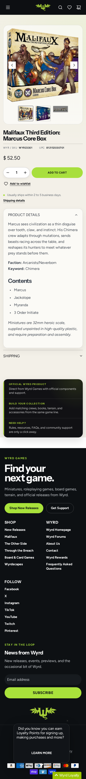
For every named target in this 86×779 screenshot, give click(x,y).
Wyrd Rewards (57, 557)
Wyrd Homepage (58, 530)
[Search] (60, 7)
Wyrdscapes (14, 564)
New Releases (15, 530)
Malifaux (11, 537)
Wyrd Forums (56, 537)
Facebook (12, 589)
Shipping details (14, 200)
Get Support (60, 508)
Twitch (10, 624)
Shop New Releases (24, 508)
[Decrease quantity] (7, 173)
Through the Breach (19, 551)
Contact (52, 551)
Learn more (41, 753)
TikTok (9, 610)
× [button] (67, 720)
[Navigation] (8, 7)
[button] (12, 65)
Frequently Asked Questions (59, 566)
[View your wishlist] (69, 7)
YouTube (11, 617)
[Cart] (78, 7)
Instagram (12, 603)
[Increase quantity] (25, 173)
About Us (53, 544)
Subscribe (43, 692)
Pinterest (11, 631)
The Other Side (16, 544)
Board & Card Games (19, 557)
